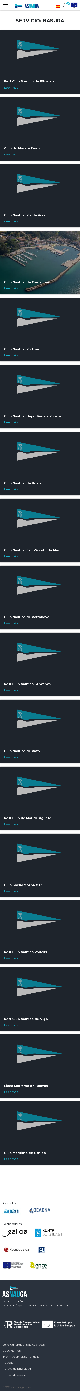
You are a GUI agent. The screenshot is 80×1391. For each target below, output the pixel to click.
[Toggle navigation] (5, 6)
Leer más (11, 87)
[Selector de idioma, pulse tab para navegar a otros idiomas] (61, 6)
